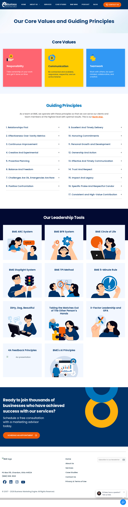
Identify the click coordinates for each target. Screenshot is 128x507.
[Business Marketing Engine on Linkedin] (11, 482)
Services (47, 4)
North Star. (97, 116)
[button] (32, 127)
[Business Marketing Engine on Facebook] (4, 482)
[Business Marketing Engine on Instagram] (17, 482)
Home (23, 4)
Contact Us (113, 5)
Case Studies (60, 4)
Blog (95, 4)
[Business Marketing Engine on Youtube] (23, 482)
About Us (34, 4)
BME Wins (74, 4)
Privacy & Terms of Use (76, 481)
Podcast (85, 4)
